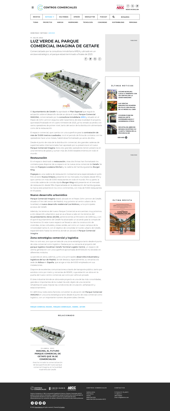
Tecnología (88, 22)
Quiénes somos (90, 392)
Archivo (52, 33)
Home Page (34, 33)
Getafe (82, 307)
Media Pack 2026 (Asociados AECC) (96, 399)
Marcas (60, 22)
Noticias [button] (48, 17)
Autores (88, 395)
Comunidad (102, 22)
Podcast (103, 17)
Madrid (75, 307)
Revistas (36, 17)
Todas (35, 22)
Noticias (43, 33)
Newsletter (90, 17)
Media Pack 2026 (91, 397)
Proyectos (47, 22)
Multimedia (63, 17)
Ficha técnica (89, 394)
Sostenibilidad (118, 22)
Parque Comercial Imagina (41, 307)
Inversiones (73, 22)
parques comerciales (62, 307)
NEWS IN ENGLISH (132, 9)
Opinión (76, 17)
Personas (133, 22)
